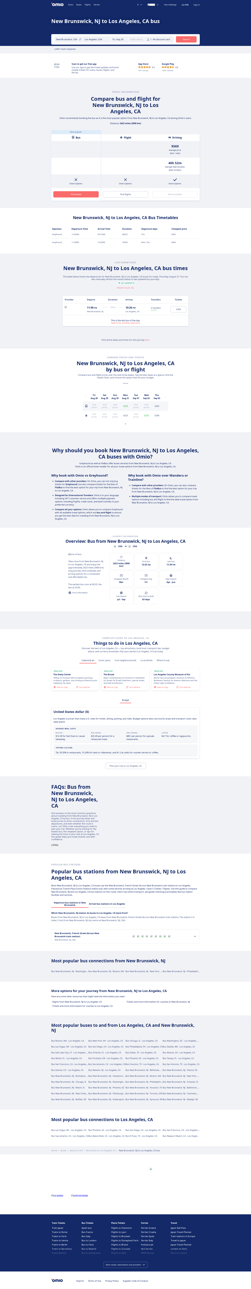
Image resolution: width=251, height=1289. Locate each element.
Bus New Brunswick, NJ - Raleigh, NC (180, 1099)
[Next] (165, 397)
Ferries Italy (147, 1240)
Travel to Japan (178, 1240)
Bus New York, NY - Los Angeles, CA (105, 1040)
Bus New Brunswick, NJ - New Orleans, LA (71, 1093)
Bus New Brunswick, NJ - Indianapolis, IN (108, 1099)
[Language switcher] (153, 4)
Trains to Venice (60, 1240)
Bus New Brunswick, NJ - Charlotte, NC (181, 1093)
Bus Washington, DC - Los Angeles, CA (181, 1040)
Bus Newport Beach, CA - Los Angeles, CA (183, 1136)
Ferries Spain (147, 1236)
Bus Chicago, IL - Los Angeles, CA (142, 1040)
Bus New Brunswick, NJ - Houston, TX (144, 1087)
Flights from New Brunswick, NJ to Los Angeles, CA (77, 1001)
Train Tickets (58, 1223)
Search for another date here (125, 323)
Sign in (197, 5)
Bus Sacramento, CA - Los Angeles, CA (106, 1064)
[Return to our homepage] (59, 5)
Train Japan (57, 1227)
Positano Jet (147, 1244)
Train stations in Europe (183, 1236)
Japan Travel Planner (181, 1232)
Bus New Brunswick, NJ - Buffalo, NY (68, 1099)
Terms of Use (94, 1280)
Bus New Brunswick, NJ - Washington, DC (71, 971)
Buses (79, 4)
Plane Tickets (118, 1223)
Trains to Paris (59, 1236)
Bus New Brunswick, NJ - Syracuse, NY (144, 1099)
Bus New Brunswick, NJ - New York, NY (144, 971)
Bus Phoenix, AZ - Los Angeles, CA (142, 1058)
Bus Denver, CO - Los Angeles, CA (67, 1070)
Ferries (97, 4)
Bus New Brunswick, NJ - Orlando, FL (180, 1081)
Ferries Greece (148, 1227)
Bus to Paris (88, 1244)
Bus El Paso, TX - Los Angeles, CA (141, 1136)
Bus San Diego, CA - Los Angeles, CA (105, 1046)
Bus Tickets (87, 1223)
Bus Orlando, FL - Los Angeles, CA (104, 1052)
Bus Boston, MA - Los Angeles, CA (67, 1040)
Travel (174, 1223)
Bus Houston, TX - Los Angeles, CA (142, 1064)
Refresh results (123, 288)
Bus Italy (86, 1236)
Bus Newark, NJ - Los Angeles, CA (104, 1070)
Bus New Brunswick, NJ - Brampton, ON (70, 1076)
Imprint (80, 1280)
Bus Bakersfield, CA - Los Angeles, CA (106, 1136)
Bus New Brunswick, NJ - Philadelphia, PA (183, 971)
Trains (70, 4)
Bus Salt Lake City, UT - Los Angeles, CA (70, 1052)
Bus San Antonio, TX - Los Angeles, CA (181, 1064)
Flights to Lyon (118, 1232)
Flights (88, 4)
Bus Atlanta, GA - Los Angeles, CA (179, 1052)
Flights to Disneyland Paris (124, 1240)
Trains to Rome (59, 1232)
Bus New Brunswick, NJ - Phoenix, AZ (106, 1087)
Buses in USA (76, 1150)
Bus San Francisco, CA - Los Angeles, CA (70, 1064)
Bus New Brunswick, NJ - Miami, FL (68, 1087)
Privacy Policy (112, 1280)
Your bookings (170, 5)
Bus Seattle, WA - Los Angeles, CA (179, 1046)
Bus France (87, 1232)
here (147, 340)
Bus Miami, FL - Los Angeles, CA (66, 1058)
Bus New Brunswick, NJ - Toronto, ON (144, 1093)
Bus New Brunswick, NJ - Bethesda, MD (145, 1070)
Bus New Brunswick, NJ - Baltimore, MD (182, 1087)
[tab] (87, 660)
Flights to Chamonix (121, 1227)
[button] (119, 39)
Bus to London (89, 1240)
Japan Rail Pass (178, 1227)
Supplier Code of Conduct (135, 1280)
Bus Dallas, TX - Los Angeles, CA (141, 1052)
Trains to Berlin (59, 1244)
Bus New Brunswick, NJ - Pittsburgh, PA (107, 1093)
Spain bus (87, 1227)
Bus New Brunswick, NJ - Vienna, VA (180, 1070)
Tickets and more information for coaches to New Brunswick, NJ (158, 1001)
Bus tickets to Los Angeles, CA (100, 1150)
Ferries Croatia (148, 1232)
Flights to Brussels (120, 1236)
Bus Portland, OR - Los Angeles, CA (105, 1058)
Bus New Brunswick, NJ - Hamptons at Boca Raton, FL (114, 1076)
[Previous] (86, 397)
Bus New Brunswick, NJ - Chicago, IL (68, 1081)
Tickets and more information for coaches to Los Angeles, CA (82, 1006)
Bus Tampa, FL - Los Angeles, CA (178, 1058)
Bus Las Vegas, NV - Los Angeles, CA (68, 1046)
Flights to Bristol (119, 1244)
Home (54, 1150)
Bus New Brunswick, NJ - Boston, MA (106, 971)
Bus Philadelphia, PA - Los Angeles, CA (144, 1046)
